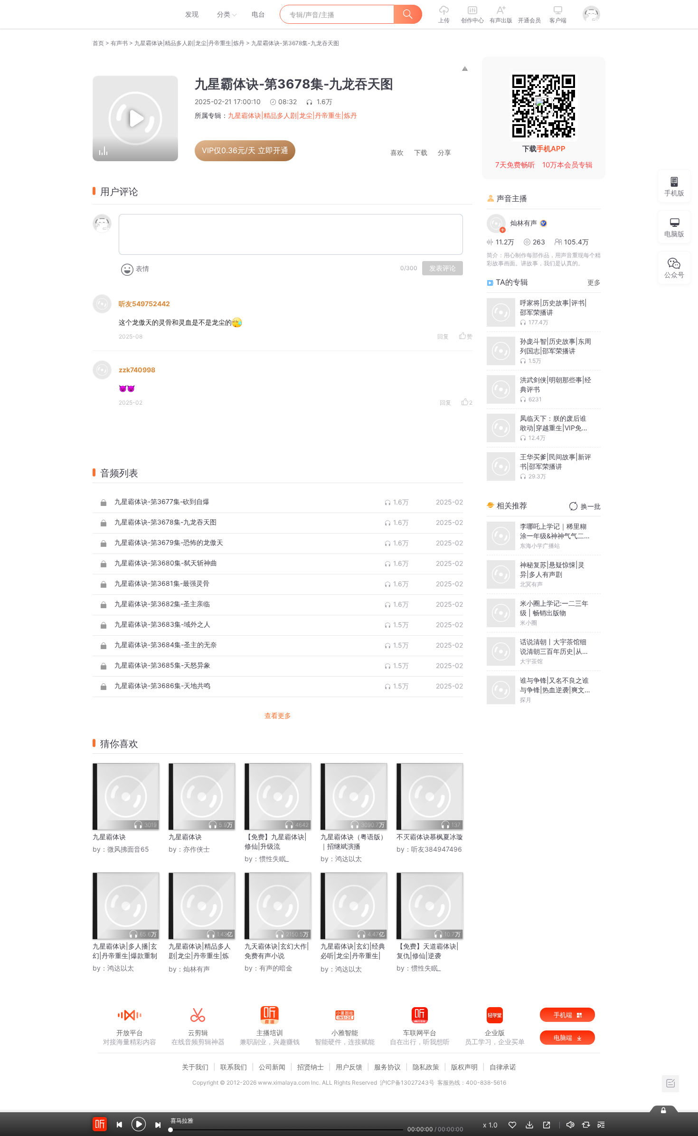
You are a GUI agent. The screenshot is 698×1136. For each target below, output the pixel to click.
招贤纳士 (310, 1067)
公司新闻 (272, 1067)
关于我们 (195, 1067)
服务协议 (387, 1067)
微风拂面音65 (128, 849)
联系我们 (233, 1067)
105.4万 (576, 242)
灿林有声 (196, 969)
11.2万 (505, 242)
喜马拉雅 (129, 14)
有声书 (119, 43)
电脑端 (564, 1037)
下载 (420, 152)
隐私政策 (426, 1067)
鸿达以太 (348, 858)
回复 (443, 336)
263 (539, 242)
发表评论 (442, 268)
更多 (594, 282)
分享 (444, 152)
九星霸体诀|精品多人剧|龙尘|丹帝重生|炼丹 (189, 43)
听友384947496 (436, 849)
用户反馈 (349, 1067)
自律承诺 (503, 1067)
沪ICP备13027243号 (407, 1082)
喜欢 (397, 152)
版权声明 (464, 1067)
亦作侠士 (196, 849)
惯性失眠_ (274, 858)
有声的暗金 (275, 968)
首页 (98, 43)
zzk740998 (137, 370)
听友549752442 (144, 304)
